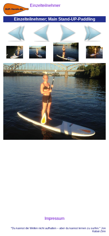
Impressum (54, 218)
